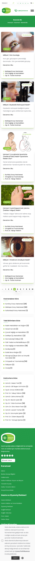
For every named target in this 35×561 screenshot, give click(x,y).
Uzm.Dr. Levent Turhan (14, 410)
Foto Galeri (5, 516)
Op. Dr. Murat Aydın (13, 400)
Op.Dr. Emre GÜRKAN (14, 390)
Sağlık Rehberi (6, 510)
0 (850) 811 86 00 (22, 11)
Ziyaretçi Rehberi (7, 506)
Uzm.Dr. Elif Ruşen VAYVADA (16, 386)
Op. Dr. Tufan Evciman (13, 75)
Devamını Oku (8, 65)
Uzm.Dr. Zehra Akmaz (14, 396)
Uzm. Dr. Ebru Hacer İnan (15, 407)
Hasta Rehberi (6, 500)
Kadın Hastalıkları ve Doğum (17, 326)
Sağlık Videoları (6, 513)
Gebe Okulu (5, 519)
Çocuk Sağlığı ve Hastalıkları (17, 332)
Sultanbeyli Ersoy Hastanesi (16, 310)
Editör (3, 471)
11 (16, 292)
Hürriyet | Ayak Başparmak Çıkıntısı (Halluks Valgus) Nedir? (16, 209)
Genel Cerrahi (11, 329)
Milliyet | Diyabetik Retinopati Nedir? (16, 105)
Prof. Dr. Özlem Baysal (14, 417)
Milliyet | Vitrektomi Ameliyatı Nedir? (16, 260)
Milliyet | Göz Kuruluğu (11, 55)
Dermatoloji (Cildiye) (14, 339)
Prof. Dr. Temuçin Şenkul (15, 420)
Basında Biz (24, 22)
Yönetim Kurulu (6, 484)
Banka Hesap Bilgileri (8, 474)
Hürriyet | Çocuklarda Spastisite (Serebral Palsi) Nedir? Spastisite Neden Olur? (15, 156)
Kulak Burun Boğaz (13, 352)
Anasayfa (10, 22)
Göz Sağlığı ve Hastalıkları (14, 73)
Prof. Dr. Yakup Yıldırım (13, 179)
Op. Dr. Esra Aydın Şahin (15, 413)
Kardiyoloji (10, 349)
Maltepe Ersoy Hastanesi (14, 71)
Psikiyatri (9, 365)
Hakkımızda (5, 477)
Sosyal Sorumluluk (7, 490)
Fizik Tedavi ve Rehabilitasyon (17, 342)
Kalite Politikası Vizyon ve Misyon (12, 480)
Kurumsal (17, 22)
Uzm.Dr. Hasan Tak (13, 383)
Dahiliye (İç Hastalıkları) (15, 336)
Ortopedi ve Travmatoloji (14, 177)
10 (32, 289)
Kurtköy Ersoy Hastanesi (14, 175)
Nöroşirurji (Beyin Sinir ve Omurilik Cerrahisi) (17, 357)
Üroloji (8, 368)
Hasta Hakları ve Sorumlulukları (11, 503)
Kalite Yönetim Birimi (8, 487)
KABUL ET (15, 558)
